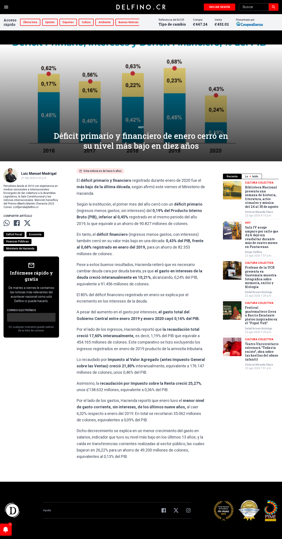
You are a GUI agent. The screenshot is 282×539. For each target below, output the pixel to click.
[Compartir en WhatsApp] (7, 223)
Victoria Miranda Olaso (259, 212)
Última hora (30, 22)
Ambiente (104, 22)
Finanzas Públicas (17, 241)
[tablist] (250, 176)
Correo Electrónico (21, 310)
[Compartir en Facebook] (16, 223)
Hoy (141, 127)
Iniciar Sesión (219, 7)
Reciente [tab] (232, 176)
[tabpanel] (250, 275)
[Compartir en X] (27, 223)
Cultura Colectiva (259, 182)
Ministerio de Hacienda (20, 248)
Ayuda (47, 510)
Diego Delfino (253, 252)
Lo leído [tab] (251, 176)
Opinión (50, 22)
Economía (35, 234)
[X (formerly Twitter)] (176, 510)
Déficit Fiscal (14, 234)
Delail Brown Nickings (258, 292)
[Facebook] (163, 510)
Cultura (86, 22)
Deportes (68, 22)
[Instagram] (188, 510)
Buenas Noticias (129, 22)
